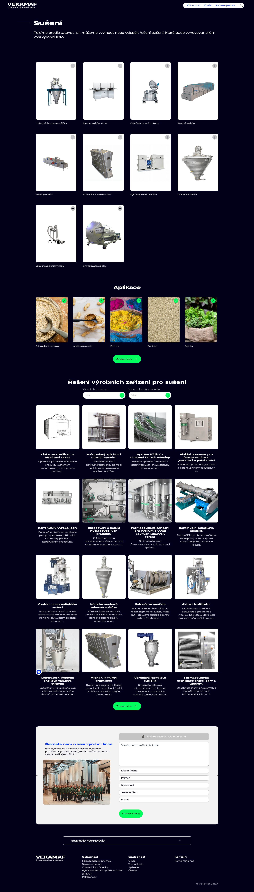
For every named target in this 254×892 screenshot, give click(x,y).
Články (132, 870)
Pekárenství (89, 877)
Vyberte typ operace (95, 389)
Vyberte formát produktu (144, 389)
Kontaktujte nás (225, 5)
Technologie (135, 864)
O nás (207, 5)
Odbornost (193, 5)
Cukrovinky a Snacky (95, 867)
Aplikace (133, 867)
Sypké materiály (92, 864)
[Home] (22, 5)
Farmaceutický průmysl (96, 861)
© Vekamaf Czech (207, 884)
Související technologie (88, 840)
